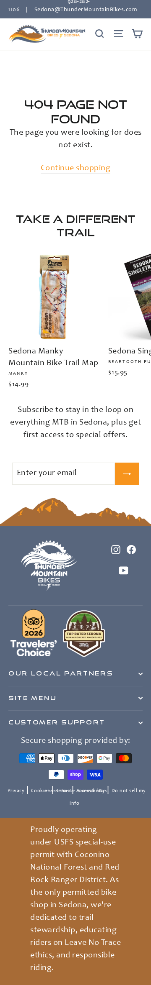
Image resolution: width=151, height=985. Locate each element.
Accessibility (90, 790)
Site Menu (32, 698)
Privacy (16, 790)
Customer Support (56, 722)
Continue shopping (76, 168)
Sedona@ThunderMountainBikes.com (85, 10)
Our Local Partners (60, 673)
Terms (63, 790)
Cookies (40, 790)
